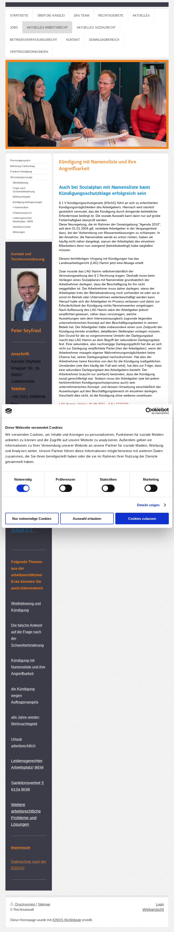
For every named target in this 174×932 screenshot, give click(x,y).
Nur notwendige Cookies (31, 518)
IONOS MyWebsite (66, 920)
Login (160, 904)
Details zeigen (148, 505)
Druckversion (25, 904)
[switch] (65, 488)
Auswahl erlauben (87, 518)
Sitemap (44, 904)
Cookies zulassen (142, 518)
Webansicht (153, 909)
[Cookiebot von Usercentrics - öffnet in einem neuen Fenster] (149, 410)
